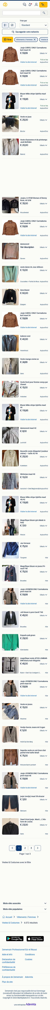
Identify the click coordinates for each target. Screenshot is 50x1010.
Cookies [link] (28, 959)
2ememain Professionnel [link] (13, 949)
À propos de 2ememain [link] (12, 977)
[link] (5, 4)
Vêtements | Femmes (24, 40)
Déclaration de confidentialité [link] (8, 960)
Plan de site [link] (7, 982)
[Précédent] (12, 848)
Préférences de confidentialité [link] (8, 968)
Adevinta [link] (29, 977)
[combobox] (22, 13)
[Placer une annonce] (43, 4)
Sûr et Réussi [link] (31, 949)
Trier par (23, 21)
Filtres (9, 40)
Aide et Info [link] (7, 954)
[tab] (5, 25)
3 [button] (31, 848)
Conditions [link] (30, 954)
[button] (30, 4)
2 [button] (25, 848)
